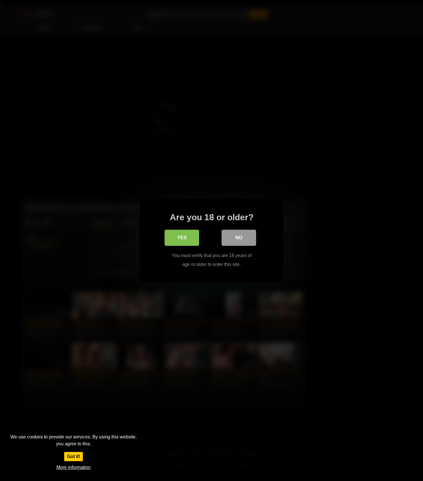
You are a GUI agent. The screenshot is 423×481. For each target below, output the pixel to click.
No (238, 237)
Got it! (73, 456)
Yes (182, 237)
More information (73, 467)
